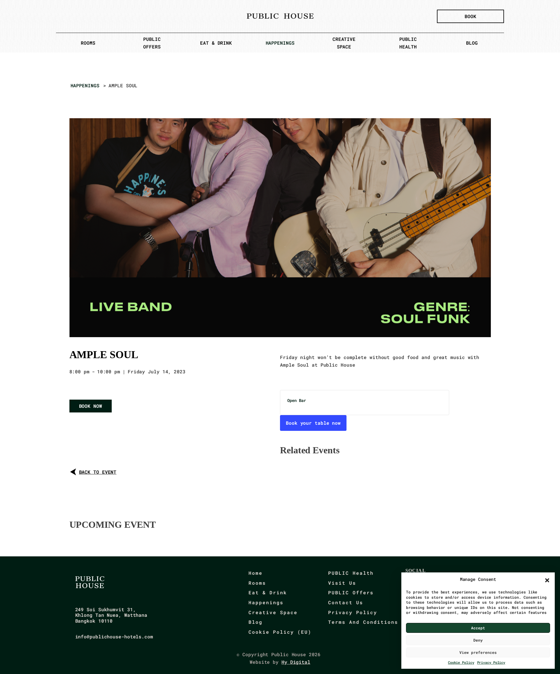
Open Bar (296, 400)
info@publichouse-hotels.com (114, 636)
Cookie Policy (461, 662)
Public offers (151, 43)
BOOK (470, 16)
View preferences (478, 652)
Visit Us (342, 583)
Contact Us (345, 602)
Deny (478, 640)
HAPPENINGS (85, 85)
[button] (547, 580)
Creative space (344, 43)
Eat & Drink (216, 43)
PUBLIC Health (351, 573)
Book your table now (313, 423)
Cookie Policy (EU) (280, 632)
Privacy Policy (491, 662)
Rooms (88, 43)
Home (255, 573)
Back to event (98, 472)
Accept (478, 628)
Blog (472, 43)
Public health (407, 43)
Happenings (280, 43)
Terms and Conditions (363, 622)
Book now (90, 406)
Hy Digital (295, 662)
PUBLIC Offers (351, 592)
